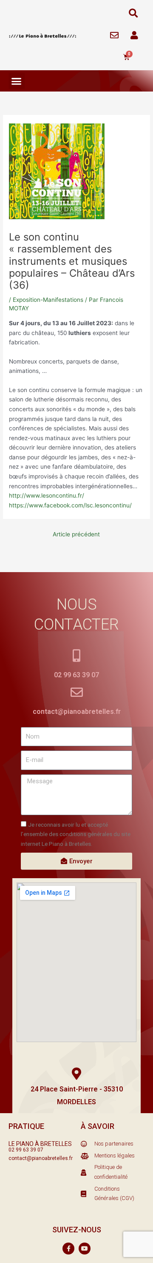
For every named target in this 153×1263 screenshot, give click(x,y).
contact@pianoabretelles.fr (77, 711)
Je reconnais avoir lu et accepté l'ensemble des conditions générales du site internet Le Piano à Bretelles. (75, 834)
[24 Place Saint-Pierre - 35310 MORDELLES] (77, 1074)
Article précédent (76, 534)
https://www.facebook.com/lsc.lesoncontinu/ (70, 505)
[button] (133, 13)
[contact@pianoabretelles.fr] (77, 692)
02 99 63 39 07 (76, 675)
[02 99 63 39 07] (77, 656)
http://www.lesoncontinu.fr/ (46, 495)
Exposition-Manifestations (48, 299)
